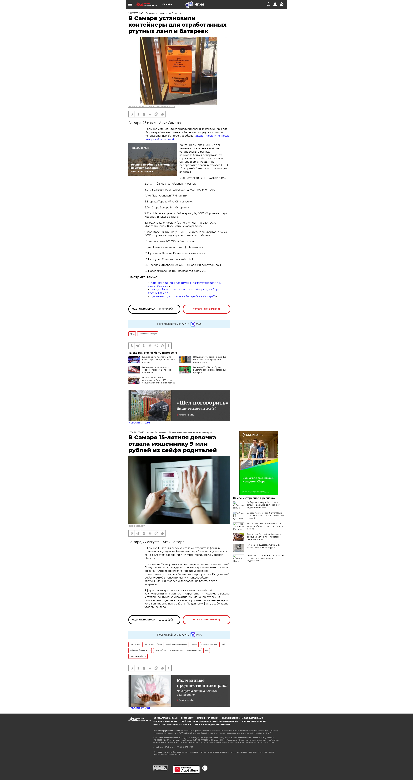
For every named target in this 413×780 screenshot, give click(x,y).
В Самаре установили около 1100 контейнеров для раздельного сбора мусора (209, 359)
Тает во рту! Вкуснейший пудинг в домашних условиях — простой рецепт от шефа (264, 537)
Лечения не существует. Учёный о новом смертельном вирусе (264, 546)
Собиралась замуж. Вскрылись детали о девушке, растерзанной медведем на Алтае (263, 505)
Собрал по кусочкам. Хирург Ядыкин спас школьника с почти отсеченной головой (265, 515)
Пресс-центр (187, 718)
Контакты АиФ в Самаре (254, 721)
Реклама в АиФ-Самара (165, 721)
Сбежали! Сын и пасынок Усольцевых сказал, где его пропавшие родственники (266, 558)
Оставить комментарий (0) (206, 309)
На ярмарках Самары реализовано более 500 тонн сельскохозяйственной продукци (159, 380)
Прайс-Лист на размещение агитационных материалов (209, 721)
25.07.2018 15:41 (135, 13)
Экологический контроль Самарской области (151, 106)
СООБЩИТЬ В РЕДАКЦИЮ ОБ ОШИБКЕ (212, 725)
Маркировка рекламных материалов (172, 725)
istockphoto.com (136, 526)
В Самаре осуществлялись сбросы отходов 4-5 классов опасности (156, 370)
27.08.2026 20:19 (136, 432)
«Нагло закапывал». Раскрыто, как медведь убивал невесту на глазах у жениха (265, 526)
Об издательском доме (165, 718)
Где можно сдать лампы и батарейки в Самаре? (183, 296)
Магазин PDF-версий (207, 718)
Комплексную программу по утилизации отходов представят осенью (158, 359)
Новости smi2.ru (139, 422)
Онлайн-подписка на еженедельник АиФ (243, 718)
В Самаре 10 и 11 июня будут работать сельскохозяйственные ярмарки (209, 370)
